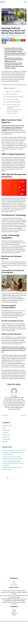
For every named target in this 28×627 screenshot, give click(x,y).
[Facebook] (4, 40)
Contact (14, 583)
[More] (4, 43)
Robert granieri (6, 435)
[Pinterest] (23, 40)
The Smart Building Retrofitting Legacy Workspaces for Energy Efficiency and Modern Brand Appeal (14, 463)
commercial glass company (16, 142)
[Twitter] (8, 40)
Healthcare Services (7, 425)
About (14, 581)
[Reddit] (13, 40)
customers (15, 337)
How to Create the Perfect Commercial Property (14, 450)
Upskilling (5, 441)
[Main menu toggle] (25, 2)
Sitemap (14, 614)
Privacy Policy (14, 584)
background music (8, 246)
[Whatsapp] (18, 40)
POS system (18, 310)
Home (4, 428)
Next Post (24, 415)
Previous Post (5, 415)
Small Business (5, 35)
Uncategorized (6, 439)
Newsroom (5, 432)
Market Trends (6, 430)
